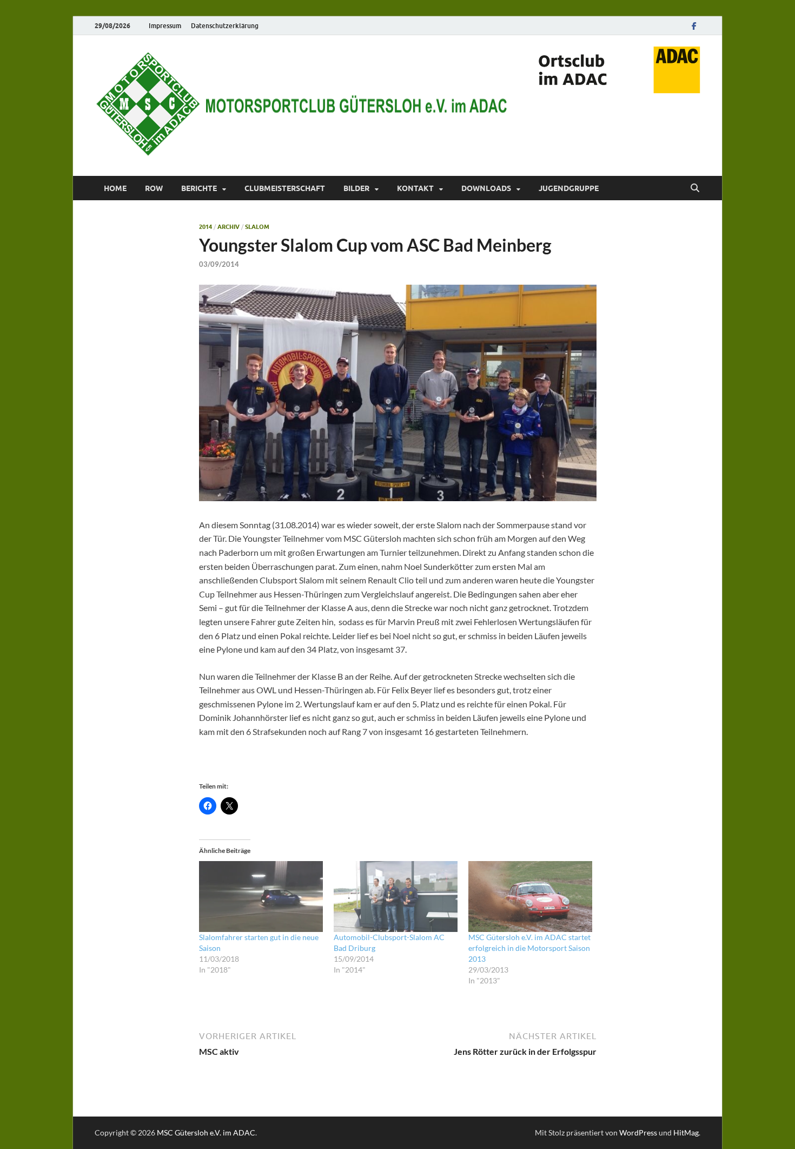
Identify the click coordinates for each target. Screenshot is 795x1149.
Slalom (257, 227)
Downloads (486, 188)
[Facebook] (693, 25)
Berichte (199, 188)
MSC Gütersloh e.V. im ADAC (206, 1132)
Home (115, 188)
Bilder (356, 188)
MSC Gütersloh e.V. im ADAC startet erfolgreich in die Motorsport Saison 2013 (529, 948)
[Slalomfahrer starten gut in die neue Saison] (261, 896)
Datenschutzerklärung (225, 26)
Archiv (228, 227)
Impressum (165, 26)
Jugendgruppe (569, 188)
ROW (154, 188)
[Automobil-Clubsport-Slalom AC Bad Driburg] (396, 896)
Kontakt (415, 188)
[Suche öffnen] (695, 188)
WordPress (638, 1132)
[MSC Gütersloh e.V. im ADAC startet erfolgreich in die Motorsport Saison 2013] (530, 896)
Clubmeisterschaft (284, 188)
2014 (205, 227)
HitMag (686, 1132)
